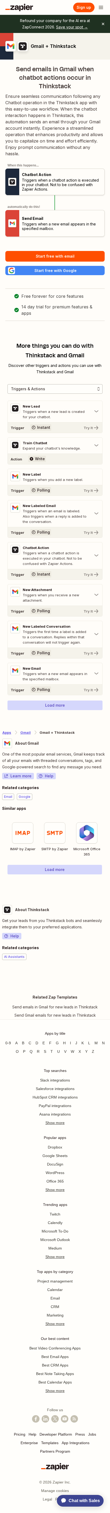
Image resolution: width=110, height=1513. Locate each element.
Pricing (19, 1434)
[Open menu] (101, 7)
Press (80, 1434)
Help (49, 776)
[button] (55, 270)
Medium (55, 1248)
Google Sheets (55, 1156)
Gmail (25, 732)
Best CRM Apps (55, 1365)
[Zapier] (19, 7)
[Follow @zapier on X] (55, 1419)
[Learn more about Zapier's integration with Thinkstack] (7, 910)
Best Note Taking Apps (55, 1374)
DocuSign (55, 1164)
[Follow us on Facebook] (36, 1419)
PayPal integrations (55, 1106)
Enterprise (29, 1443)
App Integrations (75, 1443)
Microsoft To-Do (55, 1231)
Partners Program (55, 1451)
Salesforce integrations (55, 1089)
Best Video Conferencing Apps (55, 1348)
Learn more (21, 776)
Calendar (55, 1290)
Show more (55, 1123)
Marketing (55, 1315)
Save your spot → (72, 27)
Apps (6, 732)
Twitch (55, 1214)
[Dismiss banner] (103, 24)
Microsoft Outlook (55, 1240)
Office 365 (55, 1181)
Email (55, 1298)
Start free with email (55, 256)
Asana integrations (55, 1114)
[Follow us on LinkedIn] (45, 1419)
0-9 (8, 1043)
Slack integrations (55, 1080)
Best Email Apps (55, 1357)
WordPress (55, 1173)
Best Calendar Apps (55, 1382)
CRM (55, 1307)
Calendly (55, 1223)
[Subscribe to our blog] (74, 1419)
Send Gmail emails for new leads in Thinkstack (55, 1015)
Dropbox (55, 1147)
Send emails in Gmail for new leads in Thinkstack (55, 1007)
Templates (49, 1443)
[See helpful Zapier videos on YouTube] (64, 1419)
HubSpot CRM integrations (55, 1097)
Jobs (92, 1434)
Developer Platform (56, 1434)
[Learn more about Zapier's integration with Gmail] (107, 885)
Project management (55, 1281)
